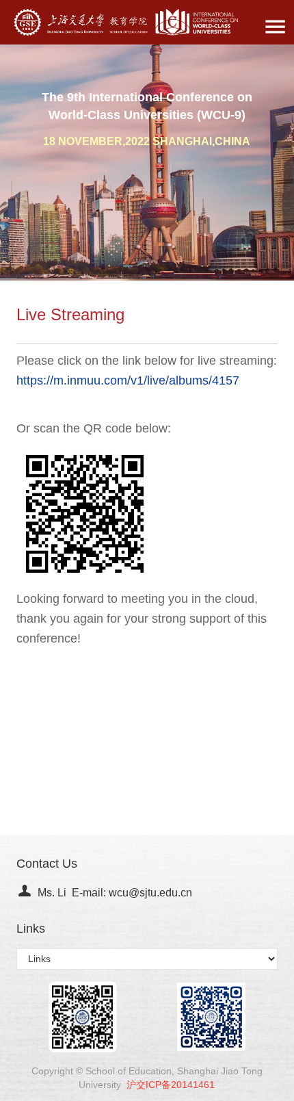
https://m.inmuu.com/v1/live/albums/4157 (127, 380)
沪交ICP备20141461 (170, 1084)
